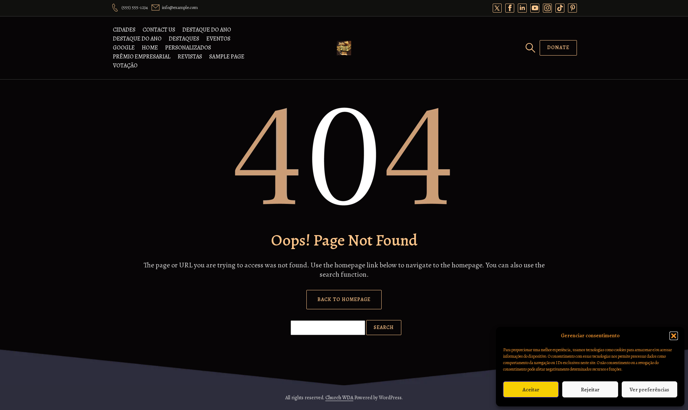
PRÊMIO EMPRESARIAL (142, 57)
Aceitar (530, 389)
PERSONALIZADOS (188, 48)
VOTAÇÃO (125, 66)
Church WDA (339, 397)
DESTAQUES (184, 39)
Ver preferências (649, 389)
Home (150, 48)
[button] (673, 335)
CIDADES (124, 30)
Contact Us (159, 30)
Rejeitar (590, 389)
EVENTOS (218, 39)
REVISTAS (190, 57)
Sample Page (226, 57)
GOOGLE (124, 48)
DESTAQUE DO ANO (206, 30)
